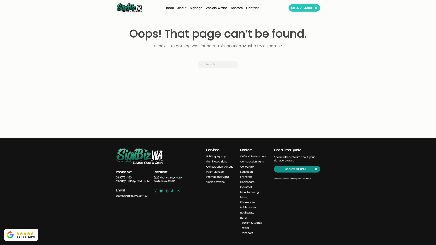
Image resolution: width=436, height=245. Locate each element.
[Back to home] (129, 8)
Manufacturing (249, 192)
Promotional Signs (217, 177)
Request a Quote (295, 169)
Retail (243, 217)
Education (246, 172)
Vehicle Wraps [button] (217, 8)
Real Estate (247, 212)
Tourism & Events (251, 223)
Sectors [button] (237, 8)
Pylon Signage (215, 172)
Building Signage (216, 156)
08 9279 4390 (301, 8)
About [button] (181, 8)
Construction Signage (219, 166)
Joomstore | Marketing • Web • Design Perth (296, 179)
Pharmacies (247, 202)
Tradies (245, 228)
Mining (244, 197)
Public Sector (248, 207)
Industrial (246, 187)
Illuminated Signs (216, 161)
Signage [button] (196, 8)
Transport (246, 233)
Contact (252, 8)
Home (169, 8)
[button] (21, 235)
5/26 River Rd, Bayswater (168, 177)
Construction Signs (252, 161)
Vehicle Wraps (215, 182)
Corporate (247, 166)
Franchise (246, 177)
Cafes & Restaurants (253, 156)
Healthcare (247, 182)
